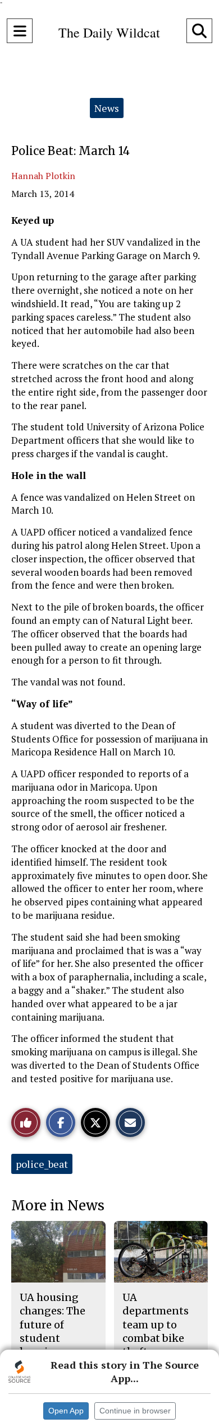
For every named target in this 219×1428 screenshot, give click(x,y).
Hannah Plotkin (43, 176)
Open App (66, 1410)
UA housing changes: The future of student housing (52, 1324)
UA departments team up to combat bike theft (155, 1324)
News (106, 108)
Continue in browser (135, 1410)
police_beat (42, 1164)
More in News (57, 1205)
